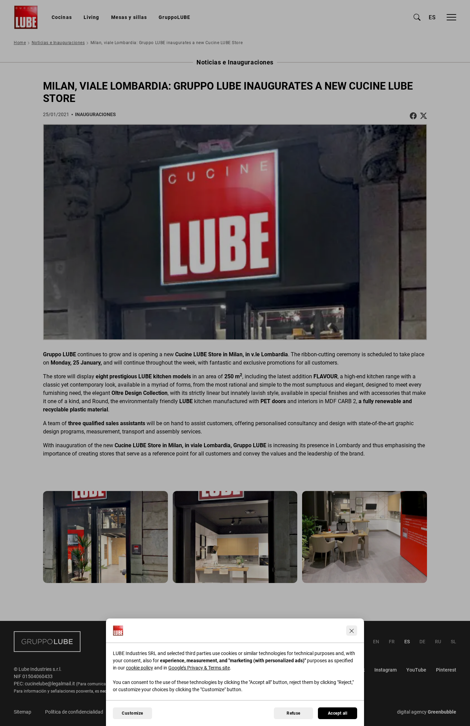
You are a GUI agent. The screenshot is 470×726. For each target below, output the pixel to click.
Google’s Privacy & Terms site (199, 668)
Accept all (338, 713)
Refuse (293, 713)
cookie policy (139, 668)
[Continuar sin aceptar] (351, 630)
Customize (132, 713)
